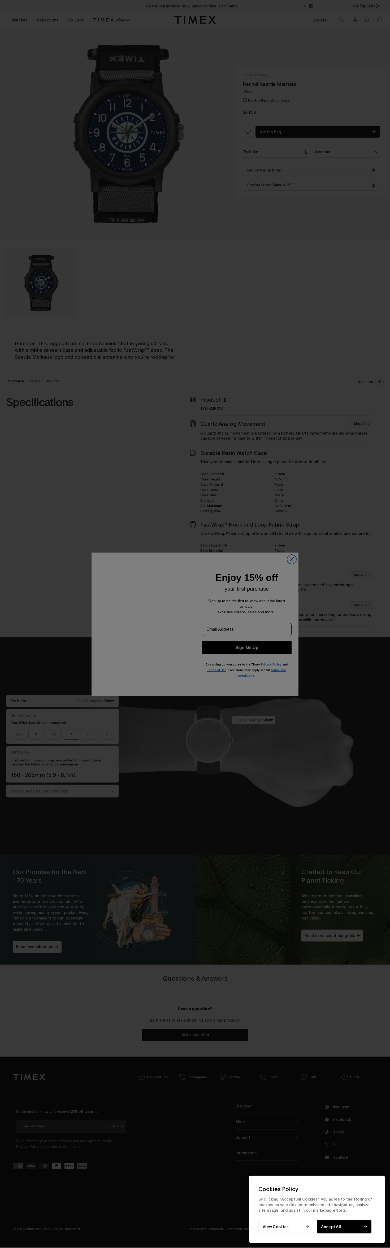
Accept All (331, 1226)
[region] (317, 1209)
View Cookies (276, 1226)
